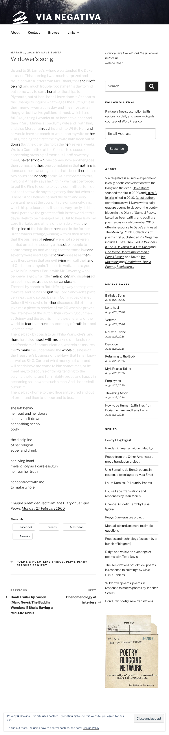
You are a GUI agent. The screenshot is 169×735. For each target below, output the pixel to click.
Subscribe (117, 148)
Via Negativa (68, 17)
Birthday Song (115, 295)
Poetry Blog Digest (118, 440)
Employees (113, 381)
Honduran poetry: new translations (129, 601)
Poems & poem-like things (40, 561)
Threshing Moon (116, 393)
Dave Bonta (51, 52)
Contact (34, 32)
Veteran (110, 320)
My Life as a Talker (118, 368)
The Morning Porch (118, 232)
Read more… (125, 266)
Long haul (112, 307)
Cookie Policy (91, 728)
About (15, 32)
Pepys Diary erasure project (124, 517)
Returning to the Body (120, 356)
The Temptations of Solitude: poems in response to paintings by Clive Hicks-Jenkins (130, 570)
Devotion (111, 344)
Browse (53, 32)
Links (71, 32)
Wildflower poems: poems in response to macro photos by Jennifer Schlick (131, 588)
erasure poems (115, 207)
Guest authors (145, 197)
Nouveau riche (115, 332)
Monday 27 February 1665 (43, 508)
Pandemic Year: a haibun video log (129, 448)
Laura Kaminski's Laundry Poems (128, 483)
